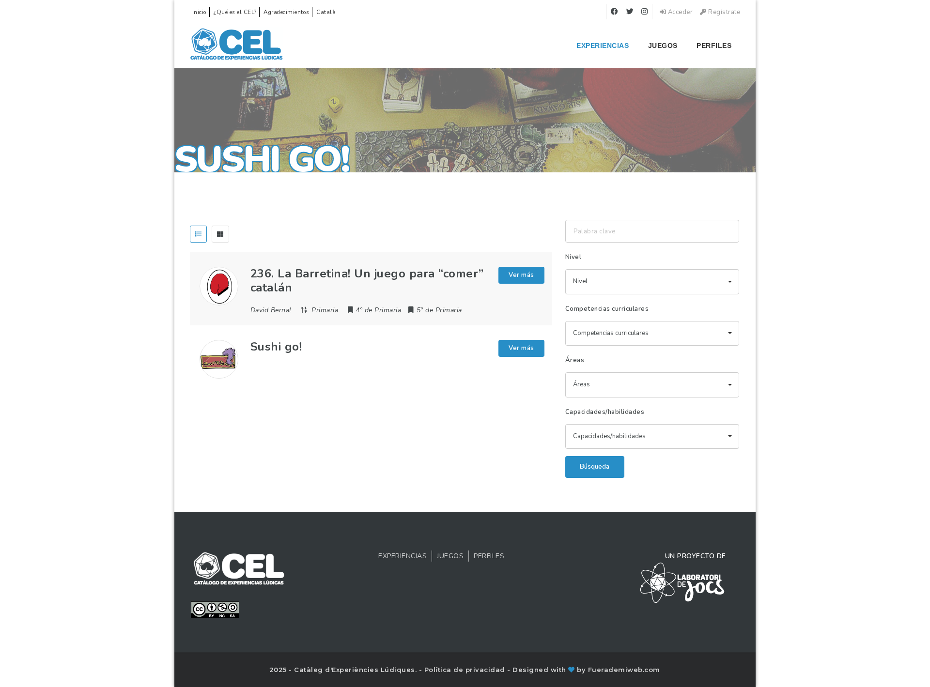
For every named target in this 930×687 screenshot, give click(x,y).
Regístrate (723, 12)
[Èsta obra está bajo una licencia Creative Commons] (215, 609)
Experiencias (602, 45)
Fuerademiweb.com (624, 669)
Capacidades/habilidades (605, 412)
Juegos (663, 45)
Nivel (573, 257)
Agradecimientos (287, 12)
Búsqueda (594, 466)
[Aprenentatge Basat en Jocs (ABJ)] (236, 46)
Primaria (324, 310)
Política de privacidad (466, 669)
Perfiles (714, 45)
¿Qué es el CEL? (235, 12)
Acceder (679, 12)
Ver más (521, 275)
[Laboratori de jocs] (682, 582)
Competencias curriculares (607, 309)
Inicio (199, 12)
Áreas (575, 360)
